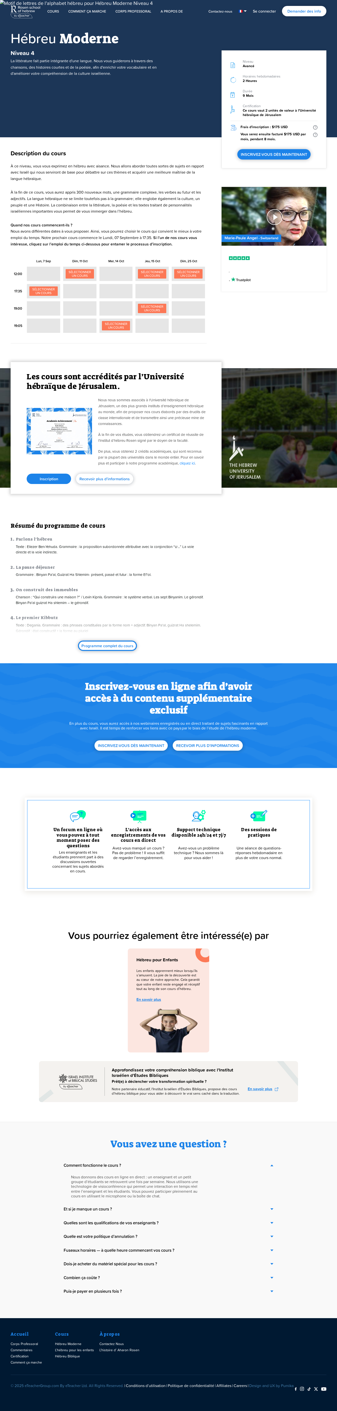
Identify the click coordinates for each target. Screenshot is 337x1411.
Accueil (20, 1334)
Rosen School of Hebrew (25, 11)
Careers (240, 1385)
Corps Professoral (133, 11)
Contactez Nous (111, 1343)
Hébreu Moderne (68, 1343)
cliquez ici (187, 463)
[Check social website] (296, 1389)
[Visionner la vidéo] (274, 217)
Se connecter (264, 11)
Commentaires (22, 1350)
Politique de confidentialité (191, 1385)
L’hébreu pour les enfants (74, 1350)
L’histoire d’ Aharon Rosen (119, 1350)
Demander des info (304, 11)
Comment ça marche (87, 11)
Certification (20, 1356)
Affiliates (223, 1385)
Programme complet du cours (107, 645)
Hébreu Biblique (67, 1356)
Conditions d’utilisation (146, 1385)
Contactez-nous (220, 11)
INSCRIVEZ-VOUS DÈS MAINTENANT (274, 154)
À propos (109, 1334)
